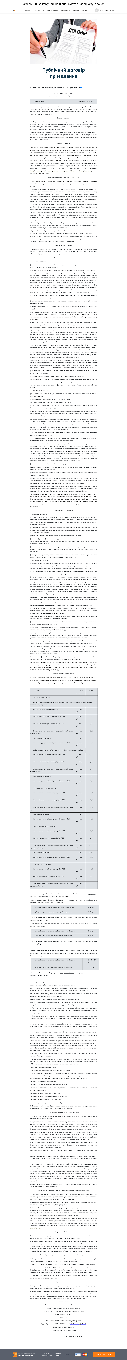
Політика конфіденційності (46, 1354)
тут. (81, 88)
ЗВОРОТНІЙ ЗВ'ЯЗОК (104, 1354)
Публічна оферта (58, 1354)
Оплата (67, 1354)
